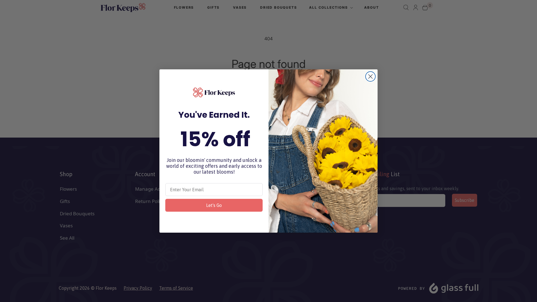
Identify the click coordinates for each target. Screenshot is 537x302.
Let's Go (214, 205)
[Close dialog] (370, 76)
